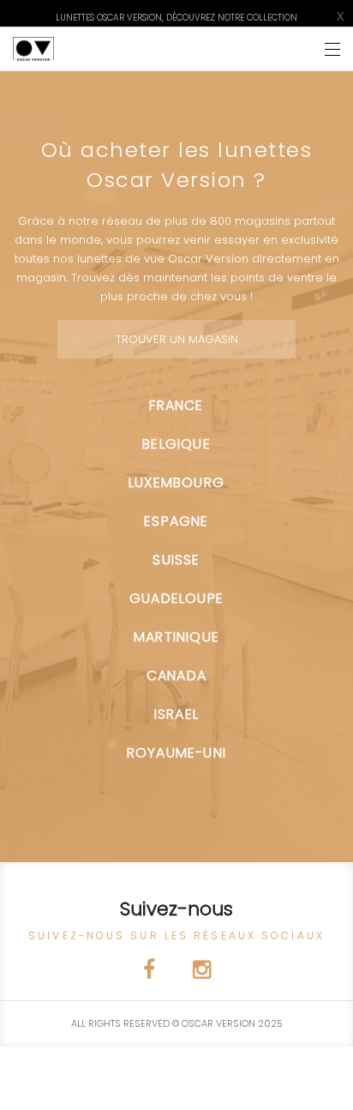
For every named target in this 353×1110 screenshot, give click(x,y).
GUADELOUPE (176, 598)
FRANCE (176, 405)
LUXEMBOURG (176, 482)
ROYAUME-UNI (176, 753)
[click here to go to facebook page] (151, 972)
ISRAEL (176, 714)
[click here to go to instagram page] (202, 972)
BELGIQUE (176, 444)
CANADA (176, 675)
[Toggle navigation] (332, 49)
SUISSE (176, 560)
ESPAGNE (176, 521)
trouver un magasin (177, 339)
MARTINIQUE (176, 637)
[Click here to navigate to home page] (33, 49)
